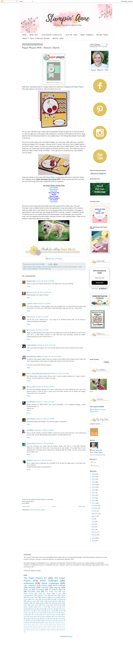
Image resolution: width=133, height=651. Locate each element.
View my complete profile (97, 455)
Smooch (49, 612)
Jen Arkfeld (54, 187)
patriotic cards (34, 629)
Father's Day (27, 612)
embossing (29, 583)
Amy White (54, 202)
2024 (94, 474)
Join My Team (71, 35)
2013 (94, 500)
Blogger (70, 636)
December (95, 505)
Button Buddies (37, 267)
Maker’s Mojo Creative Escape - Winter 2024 (42, 38)
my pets (58, 593)
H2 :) (28, 330)
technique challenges (45, 616)
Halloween (44, 597)
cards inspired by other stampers (51, 614)
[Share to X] (53, 264)
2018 (94, 490)
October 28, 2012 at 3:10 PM (39, 330)
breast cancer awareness (49, 628)
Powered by (95, 288)
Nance (31, 89)
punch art (54, 597)
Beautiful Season (34, 618)
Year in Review (35, 614)
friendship (31, 587)
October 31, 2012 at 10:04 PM (44, 419)
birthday (29, 267)
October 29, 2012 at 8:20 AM (52, 356)
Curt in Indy (31, 443)
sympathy (38, 622)
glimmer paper (31, 601)
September (95, 513)
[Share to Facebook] (55, 264)
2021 (94, 482)
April (93, 526)
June (93, 521)
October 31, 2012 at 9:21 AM (45, 402)
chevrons (60, 267)
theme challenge (59, 585)
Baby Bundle (59, 610)
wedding (42, 603)
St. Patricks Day (42, 624)
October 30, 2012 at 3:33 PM (45, 387)
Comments (95, 465)
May (93, 524)
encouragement (53, 601)
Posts (94, 462)
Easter (42, 601)
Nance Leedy (31, 387)
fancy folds (34, 599)
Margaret (30, 460)
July (93, 518)
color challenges (30, 585)
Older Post (82, 506)
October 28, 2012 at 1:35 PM (39, 317)
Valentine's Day (42, 595)
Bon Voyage (46, 622)
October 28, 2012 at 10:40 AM (41, 292)
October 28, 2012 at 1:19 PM (41, 303)
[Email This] (49, 264)
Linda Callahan (32, 345)
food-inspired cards (49, 620)
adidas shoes (94, 411)
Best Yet (44, 618)
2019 (94, 487)
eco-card (61, 628)
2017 (94, 492)
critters (56, 612)
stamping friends (28, 622)
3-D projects (53, 590)
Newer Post (26, 506)
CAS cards (40, 590)
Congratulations (28, 595)
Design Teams (102, 35)
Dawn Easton (53, 189)
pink (34, 603)
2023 (94, 476)
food (41, 620)
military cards (62, 626)
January (94, 534)
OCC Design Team (51, 591)
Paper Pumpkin (86, 35)
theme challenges (50, 583)
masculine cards (34, 591)
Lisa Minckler (31, 402)
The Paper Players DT (44, 269)
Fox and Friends (39, 612)
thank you (27, 590)
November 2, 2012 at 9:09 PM (44, 443)
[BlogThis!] (51, 264)
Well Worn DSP (37, 628)
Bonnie (29, 292)
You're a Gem (42, 607)
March (94, 529)
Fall (63, 590)
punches (44, 599)
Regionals (28, 628)
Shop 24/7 (34, 35)
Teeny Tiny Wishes (44, 593)
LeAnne (29, 303)
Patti (28, 317)
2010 (94, 540)
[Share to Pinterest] (57, 264)
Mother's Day (55, 607)
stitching (63, 629)
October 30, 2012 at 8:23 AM (60, 373)
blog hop (57, 587)
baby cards (34, 605)
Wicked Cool (29, 610)
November (95, 508)
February (95, 532)
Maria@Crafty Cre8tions (35, 356)
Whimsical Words (32, 620)
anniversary (50, 609)
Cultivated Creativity (52, 35)
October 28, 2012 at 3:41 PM (46, 345)
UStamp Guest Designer (54, 624)
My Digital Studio (54, 622)
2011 (93, 538)
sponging (41, 609)
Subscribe (99, 283)
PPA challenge (53, 603)
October (94, 511)
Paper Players (79, 87)
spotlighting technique (45, 629)
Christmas (44, 587)
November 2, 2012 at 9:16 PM (42, 460)
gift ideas (54, 595)
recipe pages (33, 616)
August (94, 516)
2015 (94, 495)
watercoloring (57, 605)
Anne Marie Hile (97, 450)
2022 (94, 479)
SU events (32, 624)
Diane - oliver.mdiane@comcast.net (38, 373)
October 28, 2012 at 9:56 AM (45, 281)
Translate (104, 46)
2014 (94, 498)
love (52, 599)
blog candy (45, 605)
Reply (28, 286)
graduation (26, 629)
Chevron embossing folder (49, 267)
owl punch (60, 620)
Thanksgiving (61, 599)
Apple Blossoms (60, 609)
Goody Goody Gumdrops (70, 267)
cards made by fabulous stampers (48, 626)
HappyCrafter (31, 281)
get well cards (40, 610)
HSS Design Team (32, 597)
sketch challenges (32, 269)
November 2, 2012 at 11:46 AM (44, 430)
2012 (94, 503)
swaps (63, 595)
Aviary (56, 616)
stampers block (55, 629)
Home (24, 35)
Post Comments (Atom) (38, 510)
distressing (33, 609)
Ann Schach (31, 419)
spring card (49, 610)
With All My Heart (34, 626)
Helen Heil (53, 191)
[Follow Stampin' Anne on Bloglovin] (98, 174)
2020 (94, 484)
